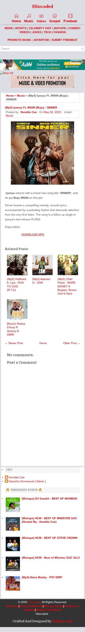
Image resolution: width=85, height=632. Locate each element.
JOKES (36, 32)
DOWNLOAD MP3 (33, 234)
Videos (41, 21)
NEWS (9, 28)
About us (12, 606)
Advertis (29, 609)
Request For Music (48, 609)
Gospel (54, 21)
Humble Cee (17, 477)
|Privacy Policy (53, 606)
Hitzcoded (34, 602)
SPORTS (20, 28)
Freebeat (70, 21)
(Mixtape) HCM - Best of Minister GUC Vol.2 (51, 557)
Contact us (71, 606)
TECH (47, 32)
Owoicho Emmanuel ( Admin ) (27, 481)
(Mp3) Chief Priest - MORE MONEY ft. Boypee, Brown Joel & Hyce (67, 286)
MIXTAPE (60, 28)
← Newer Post (14, 343)
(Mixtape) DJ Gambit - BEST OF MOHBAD (49, 498)
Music (28, 21)
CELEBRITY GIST (40, 28)
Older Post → (71, 343)
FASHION (60, 32)
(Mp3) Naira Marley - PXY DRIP (42, 577)
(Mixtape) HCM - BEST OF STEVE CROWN (49, 537)
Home (16, 21)
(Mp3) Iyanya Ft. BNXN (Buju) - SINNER (31, 107)
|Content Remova (31, 606)
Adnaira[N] (76, 61)
